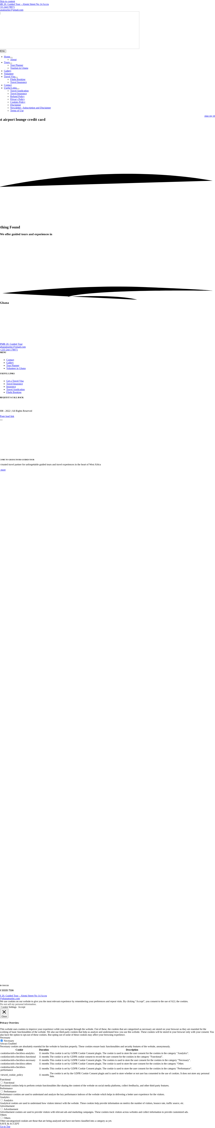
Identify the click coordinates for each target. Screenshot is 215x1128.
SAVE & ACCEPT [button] (9, 1123)
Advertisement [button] (7, 1106)
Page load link (7, 416)
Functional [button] (5, 1079)
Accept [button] (21, 1007)
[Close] (1, 419)
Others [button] (3, 1114)
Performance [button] (6, 1088)
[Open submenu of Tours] (11, 63)
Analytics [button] (4, 1097)
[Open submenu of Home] (11, 57)
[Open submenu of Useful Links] (18, 88)
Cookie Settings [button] (9, 1007)
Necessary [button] (5, 1037)
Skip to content (7, 1)
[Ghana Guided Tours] (71, 341)
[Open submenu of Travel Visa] (16, 77)
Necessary (9, 1040)
